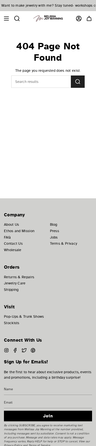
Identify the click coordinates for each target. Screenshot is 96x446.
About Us (11, 224)
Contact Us (13, 243)
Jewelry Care (15, 283)
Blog (53, 224)
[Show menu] (6, 18)
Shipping (11, 289)
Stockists (11, 323)
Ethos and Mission (19, 231)
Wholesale (12, 250)
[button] (17, 18)
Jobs (54, 237)
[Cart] (89, 18)
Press (54, 231)
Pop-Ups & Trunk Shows (24, 316)
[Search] (78, 81)
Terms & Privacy (63, 243)
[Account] (79, 18)
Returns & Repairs (19, 277)
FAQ (7, 237)
